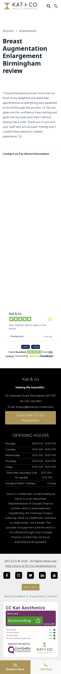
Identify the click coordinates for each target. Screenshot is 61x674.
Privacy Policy (37, 596)
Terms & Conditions (14, 596)
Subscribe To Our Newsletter (30, 418)
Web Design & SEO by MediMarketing (30, 566)
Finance (52, 596)
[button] (56, 6)
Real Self (31, 587)
